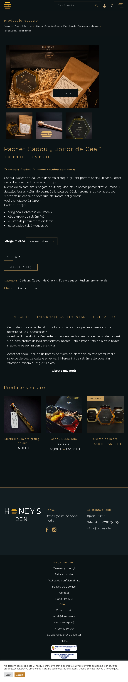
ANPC (64, 640)
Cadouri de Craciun (53, 26)
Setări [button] (8, 675)
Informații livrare (64, 628)
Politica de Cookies (64, 586)
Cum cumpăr (64, 610)
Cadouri (40, 26)
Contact (64, 592)
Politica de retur (64, 574)
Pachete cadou (70, 26)
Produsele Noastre (23, 26)
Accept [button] (19, 675)
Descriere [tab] (23, 316)
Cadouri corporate (30, 288)
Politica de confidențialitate (64, 580)
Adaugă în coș (21, 267)
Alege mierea (15, 241)
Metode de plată (64, 622)
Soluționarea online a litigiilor (64, 634)
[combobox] (41, 241)
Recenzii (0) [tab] (103, 316)
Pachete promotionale (88, 26)
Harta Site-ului (64, 598)
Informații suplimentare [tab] (62, 316)
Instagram (34, 200)
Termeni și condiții (64, 568)
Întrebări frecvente (64, 616)
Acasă (7, 26)
